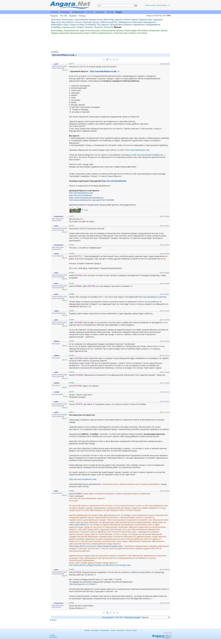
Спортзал (89, 27)
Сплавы (80, 27)
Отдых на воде (77, 24)
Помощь (82, 16)
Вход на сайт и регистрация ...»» (157, 5)
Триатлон (98, 27)
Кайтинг (70, 22)
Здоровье (157, 19)
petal (56, 64)
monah (56, 392)
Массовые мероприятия (144, 22)
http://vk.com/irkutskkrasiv (113, 181)
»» (117, 59)
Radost (56, 341)
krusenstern (58, 216)
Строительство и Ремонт (125, 33)
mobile (55, 52)
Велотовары (57, 30)
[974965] (77, 572)
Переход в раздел (132, 617)
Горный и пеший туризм (126, 19)
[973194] (77, 386)
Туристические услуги (90, 30)
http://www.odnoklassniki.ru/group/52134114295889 (91, 200)
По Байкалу (90, 24)
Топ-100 (63, 16)
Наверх (54, 620)
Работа (94, 33)
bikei (56, 491)
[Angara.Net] (69, 5)
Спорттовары (130, 30)
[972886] (77, 493)
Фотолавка (143, 30)
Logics (56, 311)
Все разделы (107, 617)
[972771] (77, 256)
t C (168, 15)
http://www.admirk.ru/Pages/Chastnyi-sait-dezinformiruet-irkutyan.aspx (100, 565)
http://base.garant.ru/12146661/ (83, 584)
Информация (78, 12)
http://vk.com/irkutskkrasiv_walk (82, 479)
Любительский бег (108, 22)
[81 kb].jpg (85, 210)
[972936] (78, 322)
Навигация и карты (60, 24)
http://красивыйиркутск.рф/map (152, 297)
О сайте (52, 635)
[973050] (79, 375)
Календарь (65, 12)
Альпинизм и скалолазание (75, 19)
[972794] (78, 275)
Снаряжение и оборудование (146, 24)
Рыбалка (127, 24)
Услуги (87, 33)
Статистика (53, 637)
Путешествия (116, 24)
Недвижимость (105, 33)
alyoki (56, 253)
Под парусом (103, 24)
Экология (108, 27)
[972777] (83, 228)
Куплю (164, 30)
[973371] (79, 404)
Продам (54, 33)
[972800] (77, 286)
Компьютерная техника (112, 30)
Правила (73, 16)
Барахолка (64, 33)
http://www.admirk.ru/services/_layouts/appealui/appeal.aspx (96, 546)
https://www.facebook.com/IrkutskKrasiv (86, 197)
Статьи (90, 12)
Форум (119, 12)
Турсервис (100, 12)
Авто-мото (56, 19)
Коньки (78, 22)
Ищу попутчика (58, 22)
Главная (54, 12)
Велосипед (109, 19)
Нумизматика (76, 33)
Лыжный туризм (91, 22)
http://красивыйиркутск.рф (103, 71)
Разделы (54, 16)
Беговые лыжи (96, 19)
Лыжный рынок (71, 30)
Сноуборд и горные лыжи (63, 27)
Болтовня (142, 33)
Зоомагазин (154, 30)
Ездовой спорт (145, 19)
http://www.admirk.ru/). (80, 524)
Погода (110, 12)
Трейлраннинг (125, 22)
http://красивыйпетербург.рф (150, 155)
